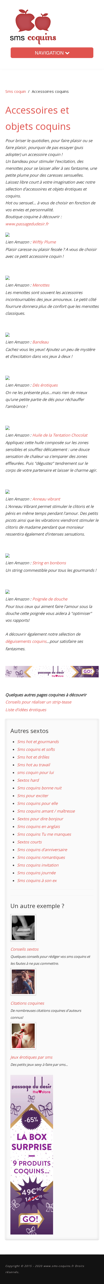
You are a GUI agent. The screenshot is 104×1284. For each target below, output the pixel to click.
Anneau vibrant (46, 499)
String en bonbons (49, 562)
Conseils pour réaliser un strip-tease (38, 702)
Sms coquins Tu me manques (44, 834)
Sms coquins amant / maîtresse (46, 811)
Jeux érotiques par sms (31, 1057)
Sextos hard (28, 780)
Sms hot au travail (33, 764)
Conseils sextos (24, 949)
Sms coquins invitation (37, 865)
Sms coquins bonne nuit (39, 787)
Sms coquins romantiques (41, 857)
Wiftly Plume (44, 242)
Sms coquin (15, 91)
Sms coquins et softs (36, 749)
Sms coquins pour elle (37, 803)
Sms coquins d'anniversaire (42, 849)
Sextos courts (29, 841)
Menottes (40, 285)
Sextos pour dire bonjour (40, 818)
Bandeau (40, 342)
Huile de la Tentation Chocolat (59, 435)
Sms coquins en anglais (38, 826)
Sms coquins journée (36, 872)
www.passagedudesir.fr (27, 223)
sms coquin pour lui (35, 772)
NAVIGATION (50, 52)
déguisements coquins (25, 641)
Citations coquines (27, 1003)
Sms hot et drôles (33, 757)
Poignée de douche (49, 599)
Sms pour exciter (32, 795)
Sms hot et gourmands (38, 741)
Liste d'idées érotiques (25, 709)
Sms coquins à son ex (37, 880)
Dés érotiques (45, 385)
